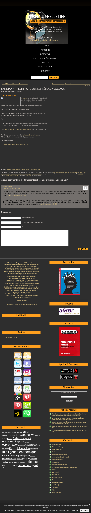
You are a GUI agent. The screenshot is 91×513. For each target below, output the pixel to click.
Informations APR (5, 174)
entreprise (18, 441)
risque (26, 458)
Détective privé (78, 172)
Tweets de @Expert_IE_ (11, 337)
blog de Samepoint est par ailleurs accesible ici (17, 129)
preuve (32, 456)
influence (14, 448)
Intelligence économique (45, 58)
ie (5, 170)
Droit (84, 172)
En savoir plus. (74, 510)
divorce (37, 435)
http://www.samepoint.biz (17, 195)
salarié (11, 462)
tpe (3, 465)
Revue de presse (57, 482)
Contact (45, 71)
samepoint (36, 170)
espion (27, 442)
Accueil (45, 46)
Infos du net (14, 174)
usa (12, 465)
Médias (45, 63)
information (23, 448)
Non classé (55, 472)
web (36, 465)
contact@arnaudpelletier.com (44, 40)
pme (27, 455)
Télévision (55, 487)
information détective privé (60, 457)
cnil (28, 432)
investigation (17, 455)
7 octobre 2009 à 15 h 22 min (11, 188)
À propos (45, 50)
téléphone (7, 465)
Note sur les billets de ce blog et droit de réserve (22, 304)
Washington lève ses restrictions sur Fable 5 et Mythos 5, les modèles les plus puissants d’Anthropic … (69, 414)
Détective (45, 54)
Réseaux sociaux (27, 170)
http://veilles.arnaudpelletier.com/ (27, 295)
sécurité (32, 461)
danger (19, 435)
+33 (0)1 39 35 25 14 (42, 38)
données (4, 438)
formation (35, 445)
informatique (34, 449)
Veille (53, 490)
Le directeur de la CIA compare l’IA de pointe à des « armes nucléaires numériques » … (68, 418)
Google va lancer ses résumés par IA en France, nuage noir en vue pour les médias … (69, 423)
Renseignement (57, 477)
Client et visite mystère (67, 172)
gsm (7, 449)
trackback (28, 175)
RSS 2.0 (80, 174)
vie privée (24, 465)
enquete (7, 441)
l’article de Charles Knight (30, 135)
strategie (16, 462)
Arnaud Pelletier (22, 301)
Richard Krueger (7, 186)
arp (24, 431)
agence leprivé (6, 432)
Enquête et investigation (59, 454)
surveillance (23, 462)
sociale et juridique (37, 174)
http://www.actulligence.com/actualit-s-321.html (15, 144)
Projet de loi (55, 475)
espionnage (9, 444)
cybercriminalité (8, 435)
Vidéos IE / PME (45, 67)
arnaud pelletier (17, 432)
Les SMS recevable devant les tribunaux (15, 84)
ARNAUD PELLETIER (48, 17)
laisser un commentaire (12, 175)
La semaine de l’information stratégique (64, 467)
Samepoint (24, 98)
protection (6, 459)
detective (28, 435)
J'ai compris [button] (84, 510)
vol (33, 466)
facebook (21, 445)
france (4, 449)
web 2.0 (4, 467)
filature (28, 445)
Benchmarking (57, 172)
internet (6, 455)
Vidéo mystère (56, 492)
